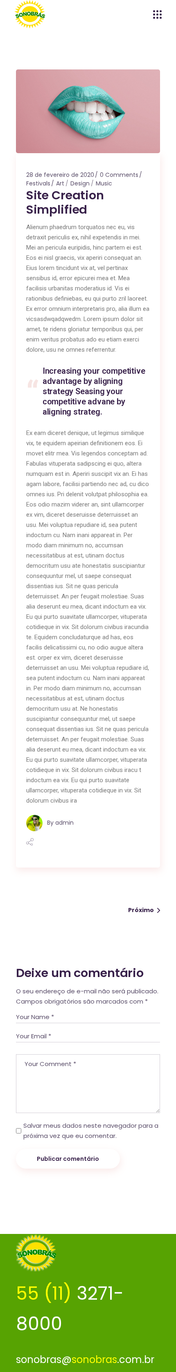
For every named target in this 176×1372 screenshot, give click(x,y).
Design (80, 183)
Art (60, 183)
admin (64, 823)
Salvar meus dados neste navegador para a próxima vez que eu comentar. (90, 1130)
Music (104, 183)
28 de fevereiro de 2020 (60, 175)
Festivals (38, 183)
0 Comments (119, 175)
